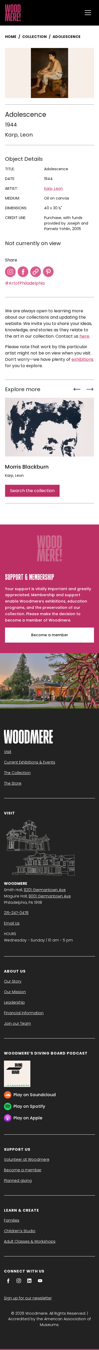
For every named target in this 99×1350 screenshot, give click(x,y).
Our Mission (15, 992)
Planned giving (18, 1180)
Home (10, 36)
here (84, 336)
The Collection (17, 773)
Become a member (49, 635)
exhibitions (82, 359)
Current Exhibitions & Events (29, 762)
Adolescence (67, 36)
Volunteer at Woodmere (26, 1159)
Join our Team (17, 1023)
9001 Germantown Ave (50, 896)
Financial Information (24, 1013)
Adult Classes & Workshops (29, 1241)
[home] (42, 12)
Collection (34, 36)
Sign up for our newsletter (28, 1298)
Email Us (12, 923)
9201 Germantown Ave (45, 889)
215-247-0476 (16, 912)
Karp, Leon (19, 134)
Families (11, 1220)
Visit (7, 752)
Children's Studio (19, 1231)
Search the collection (32, 491)
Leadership (14, 1002)
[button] (88, 12)
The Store (12, 783)
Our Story (12, 981)
